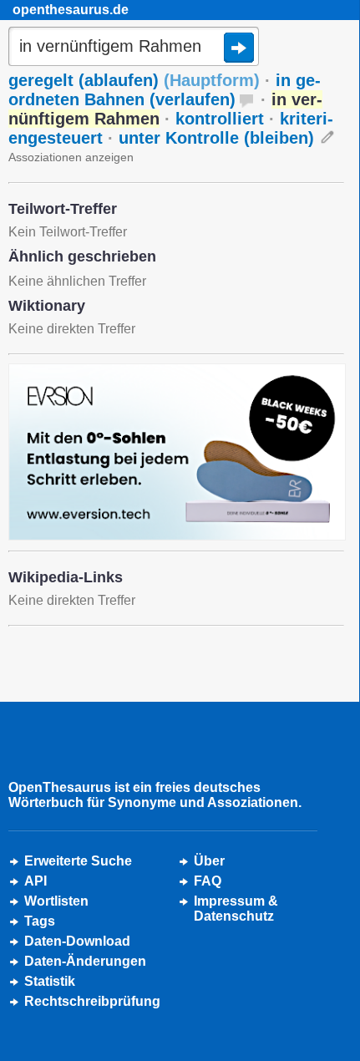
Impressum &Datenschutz (236, 908)
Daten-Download (77, 941)
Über (209, 861)
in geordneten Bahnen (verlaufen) (164, 90)
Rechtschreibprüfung (92, 1001)
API (35, 881)
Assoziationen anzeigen (71, 157)
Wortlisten (56, 901)
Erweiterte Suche (78, 861)
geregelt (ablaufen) (134, 80)
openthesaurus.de (71, 10)
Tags (39, 921)
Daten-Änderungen (85, 961)
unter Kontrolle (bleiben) (216, 138)
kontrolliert (219, 118)
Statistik (49, 981)
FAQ (207, 881)
